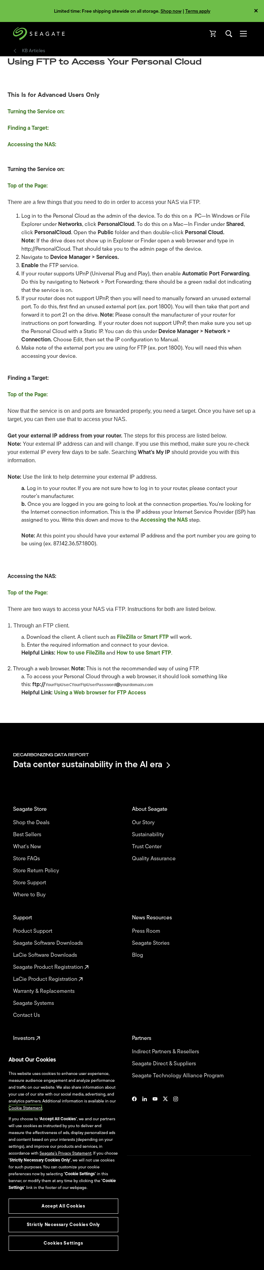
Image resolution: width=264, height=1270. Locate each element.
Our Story (144, 823)
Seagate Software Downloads (48, 943)
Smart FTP (156, 637)
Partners (142, 1038)
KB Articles (33, 51)
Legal (18, 1218)
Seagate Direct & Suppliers (164, 1064)
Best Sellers (28, 835)
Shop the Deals (32, 823)
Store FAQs (27, 859)
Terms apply (197, 11)
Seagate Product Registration (49, 967)
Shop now (171, 11)
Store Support (30, 883)
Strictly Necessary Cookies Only (63, 1224)
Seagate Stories (151, 943)
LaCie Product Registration (46, 979)
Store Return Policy (36, 871)
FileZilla (126, 637)
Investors (24, 1038)
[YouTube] (155, 1117)
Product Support (33, 931)
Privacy (19, 1230)
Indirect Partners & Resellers (166, 1052)
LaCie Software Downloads (45, 955)
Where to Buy (30, 895)
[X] (165, 1117)
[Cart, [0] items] (213, 33)
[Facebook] (134, 1117)
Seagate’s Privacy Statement (65, 1153)
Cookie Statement (25, 1107)
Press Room (147, 931)
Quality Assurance (154, 859)
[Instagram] (175, 1117)
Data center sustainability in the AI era (87, 765)
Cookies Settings (28, 1253)
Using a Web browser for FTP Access (100, 692)
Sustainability (148, 835)
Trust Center (147, 847)
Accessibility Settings (32, 1258)
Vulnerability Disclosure (34, 1242)
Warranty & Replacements (44, 991)
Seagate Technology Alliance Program (178, 1076)
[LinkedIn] (144, 1117)
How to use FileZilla (81, 652)
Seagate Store (30, 809)
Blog (138, 955)
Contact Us (27, 1015)
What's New (27, 847)
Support (23, 918)
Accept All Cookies (63, 1206)
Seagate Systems (34, 1003)
